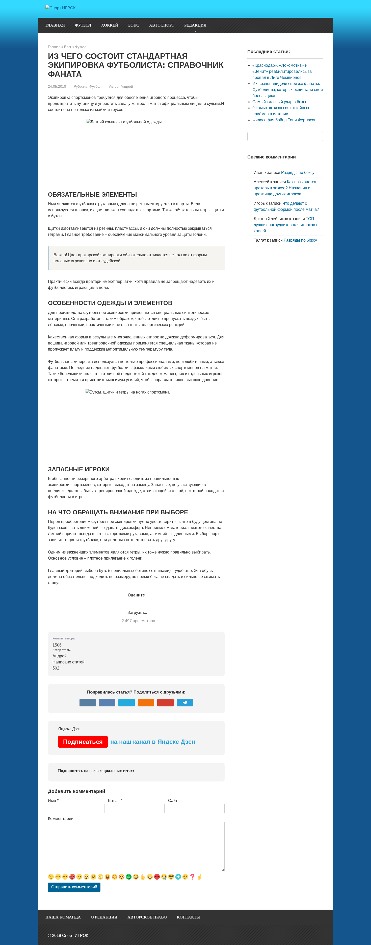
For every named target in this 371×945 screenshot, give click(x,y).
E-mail (115, 800)
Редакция (195, 25)
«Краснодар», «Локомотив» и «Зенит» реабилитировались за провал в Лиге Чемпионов (282, 71)
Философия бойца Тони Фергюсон (284, 120)
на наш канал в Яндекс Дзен (129, 741)
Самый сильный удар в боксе (279, 102)
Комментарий (60, 818)
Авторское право (147, 917)
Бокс (133, 25)
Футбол (83, 25)
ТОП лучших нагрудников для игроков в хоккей (286, 225)
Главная (55, 25)
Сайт (172, 800)
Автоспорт (161, 25)
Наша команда (63, 917)
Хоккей (109, 25)
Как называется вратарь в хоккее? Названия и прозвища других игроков (285, 188)
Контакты (188, 917)
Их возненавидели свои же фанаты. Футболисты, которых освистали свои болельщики (287, 89)
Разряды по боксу (297, 172)
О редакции (104, 917)
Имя (53, 800)
